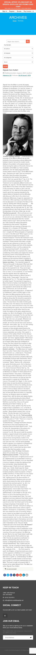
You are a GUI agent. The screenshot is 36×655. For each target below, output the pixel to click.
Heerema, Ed (7, 75)
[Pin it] (17, 575)
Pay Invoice (27, 11)
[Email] (27, 575)
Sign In (4, 11)
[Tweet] (8, 575)
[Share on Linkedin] (23, 575)
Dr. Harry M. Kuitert (12, 569)
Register (12, 11)
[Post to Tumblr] (14, 575)
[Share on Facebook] (4, 575)
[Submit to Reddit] (20, 575)
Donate (19, 11)
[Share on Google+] (11, 575)
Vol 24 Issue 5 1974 (24, 75)
